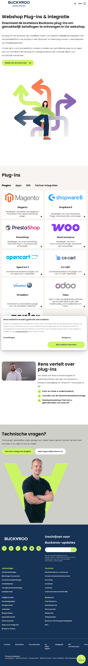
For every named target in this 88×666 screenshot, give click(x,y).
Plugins (6, 185)
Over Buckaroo (51, 601)
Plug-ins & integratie (10, 625)
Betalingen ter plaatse (11, 576)
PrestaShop (22, 237)
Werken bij (49, 613)
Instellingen (9, 337)
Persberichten (7, 605)
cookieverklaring (21, 331)
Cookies (7, 645)
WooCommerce (65, 237)
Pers (46, 625)
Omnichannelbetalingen (12, 580)
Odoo (66, 294)
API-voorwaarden (73, 646)
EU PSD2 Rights (47, 647)
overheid (48, 588)
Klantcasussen (8, 621)
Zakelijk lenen (7, 592)
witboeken (6, 609)
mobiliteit (49, 584)
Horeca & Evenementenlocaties (57, 576)
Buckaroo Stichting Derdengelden (58, 621)
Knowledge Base (8, 601)
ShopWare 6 (65, 207)
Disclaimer (19, 645)
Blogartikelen (7, 613)
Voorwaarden (34, 645)
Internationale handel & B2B (56, 592)
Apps (18, 185)
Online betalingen (9, 572)
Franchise (49, 580)
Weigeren (66, 337)
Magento (22, 207)
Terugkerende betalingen (12, 588)
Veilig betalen (50, 617)
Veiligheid (59, 645)
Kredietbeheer (7, 584)
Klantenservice (51, 605)
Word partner (50, 609)
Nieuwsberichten (8, 617)
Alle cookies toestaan (66, 345)
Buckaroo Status (8, 629)
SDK (28, 185)
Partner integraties (46, 185)
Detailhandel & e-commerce (56, 572)
